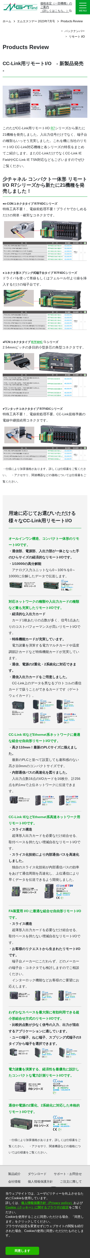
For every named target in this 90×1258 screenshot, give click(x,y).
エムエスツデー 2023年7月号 (36, 21)
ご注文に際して (71, 1181)
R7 (53, 128)
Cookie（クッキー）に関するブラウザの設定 (37, 1207)
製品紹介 (14, 1174)
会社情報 (14, 1181)
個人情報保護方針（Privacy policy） (47, 1203)
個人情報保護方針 (40, 1181)
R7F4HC (37, 342)
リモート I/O (77, 36)
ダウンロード (37, 1174)
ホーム (7, 21)
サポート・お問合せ (68, 1174)
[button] (6, 1241)
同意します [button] (22, 1250)
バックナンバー (75, 31)
